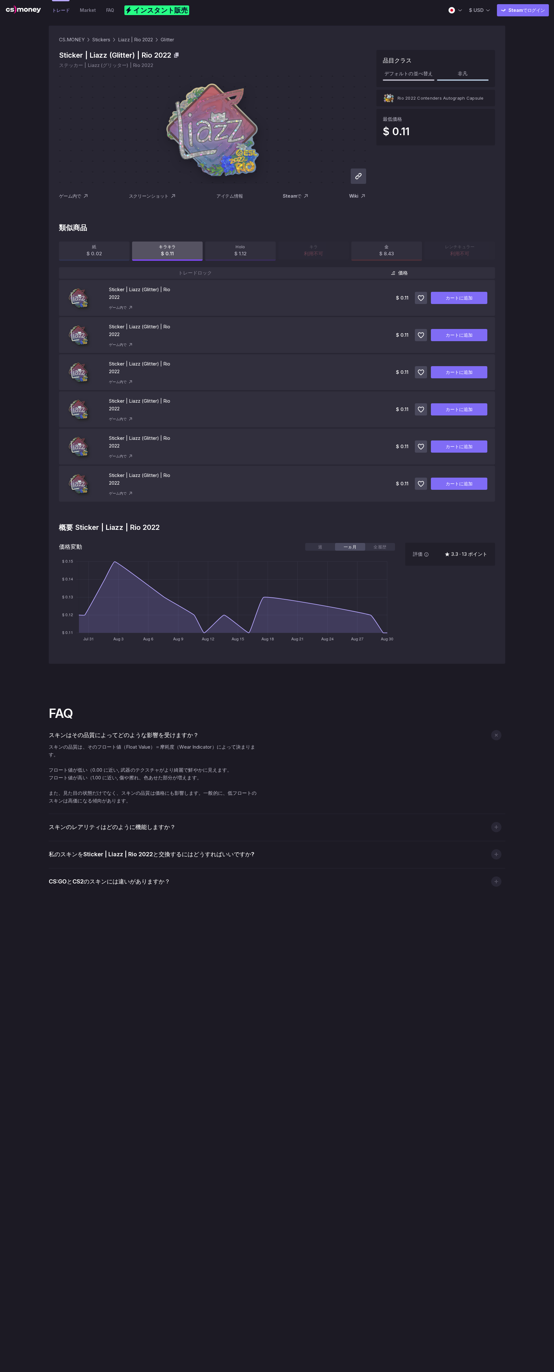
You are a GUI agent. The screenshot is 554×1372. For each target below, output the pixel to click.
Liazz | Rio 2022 (135, 40)
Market (88, 10)
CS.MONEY (72, 40)
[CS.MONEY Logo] (23, 10)
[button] (496, 735)
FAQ (110, 10)
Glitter (167, 40)
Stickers (101, 40)
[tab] (320, 547)
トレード (61, 10)
